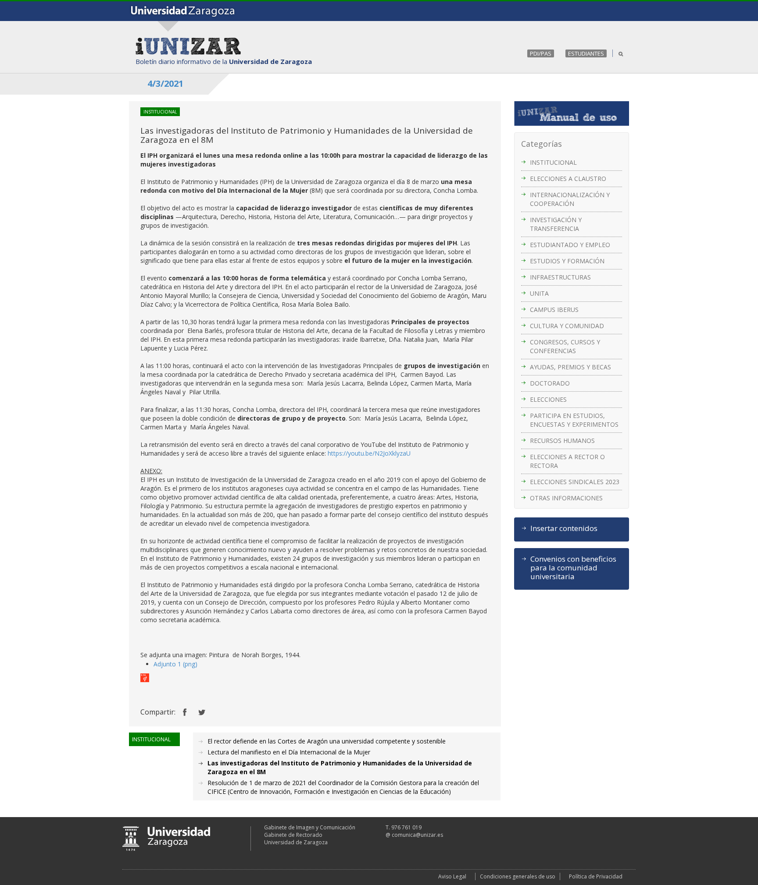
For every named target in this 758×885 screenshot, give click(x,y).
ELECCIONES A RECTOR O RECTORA (567, 461)
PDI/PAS (540, 53)
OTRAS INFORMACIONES (566, 498)
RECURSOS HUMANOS (562, 440)
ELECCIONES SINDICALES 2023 (574, 482)
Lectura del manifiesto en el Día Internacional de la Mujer (288, 752)
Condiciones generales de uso (517, 876)
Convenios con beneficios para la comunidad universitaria (573, 568)
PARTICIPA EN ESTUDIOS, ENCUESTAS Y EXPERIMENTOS (574, 419)
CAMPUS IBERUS (554, 309)
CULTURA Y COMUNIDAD (567, 326)
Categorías (541, 143)
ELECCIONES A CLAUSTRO (568, 178)
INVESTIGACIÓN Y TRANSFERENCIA (556, 224)
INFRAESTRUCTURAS (560, 277)
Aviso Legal (452, 876)
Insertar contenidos (563, 528)
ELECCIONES (548, 399)
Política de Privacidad (595, 876)
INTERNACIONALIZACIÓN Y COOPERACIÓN (570, 199)
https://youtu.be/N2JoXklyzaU (369, 453)
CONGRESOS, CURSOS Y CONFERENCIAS (565, 346)
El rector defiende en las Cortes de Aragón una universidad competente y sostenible (326, 741)
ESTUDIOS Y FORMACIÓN (567, 261)
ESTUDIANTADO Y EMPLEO (570, 245)
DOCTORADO (550, 383)
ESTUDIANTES (586, 53)
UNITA (539, 293)
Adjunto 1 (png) (175, 664)
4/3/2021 (165, 83)
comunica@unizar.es (417, 835)
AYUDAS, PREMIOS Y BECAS (570, 367)
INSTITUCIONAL (553, 162)
